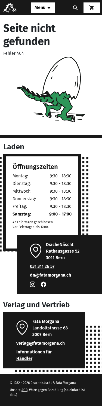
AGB (24, 390)
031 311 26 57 (42, 266)
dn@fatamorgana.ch (50, 275)
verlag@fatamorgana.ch (40, 343)
